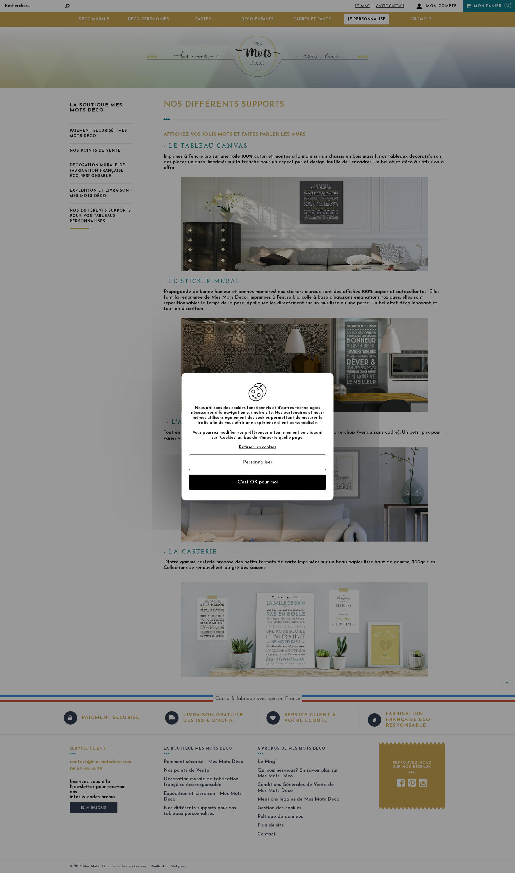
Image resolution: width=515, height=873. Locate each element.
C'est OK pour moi (258, 482)
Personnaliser (257, 462)
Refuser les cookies (257, 447)
